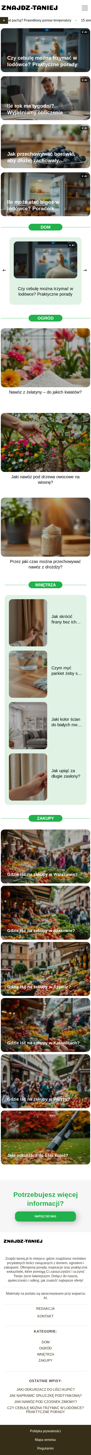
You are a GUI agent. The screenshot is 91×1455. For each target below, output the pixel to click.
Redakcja (45, 1308)
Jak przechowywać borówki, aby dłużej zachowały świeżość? (41, 157)
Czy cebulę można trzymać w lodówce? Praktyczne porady (42, 61)
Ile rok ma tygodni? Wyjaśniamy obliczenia (35, 109)
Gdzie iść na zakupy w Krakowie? (41, 930)
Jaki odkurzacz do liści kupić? (37, 1155)
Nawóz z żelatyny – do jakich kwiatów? (45, 392)
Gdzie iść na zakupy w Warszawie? (42, 874)
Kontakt (45, 1316)
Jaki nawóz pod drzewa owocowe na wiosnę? (45, 479)
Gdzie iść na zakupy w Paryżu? (38, 1099)
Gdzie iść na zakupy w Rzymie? (39, 987)
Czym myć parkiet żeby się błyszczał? (66, 671)
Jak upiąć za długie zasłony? (65, 773)
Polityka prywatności (45, 1431)
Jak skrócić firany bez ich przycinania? (63, 619)
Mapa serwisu (45, 1440)
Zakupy (45, 818)
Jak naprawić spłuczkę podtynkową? (45, 1395)
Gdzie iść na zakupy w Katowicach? (43, 1043)
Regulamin (45, 1448)
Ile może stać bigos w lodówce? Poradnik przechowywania (33, 205)
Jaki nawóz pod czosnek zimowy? (45, 1402)
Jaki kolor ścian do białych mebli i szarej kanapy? (66, 722)
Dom (46, 227)
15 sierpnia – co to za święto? (66, 20)
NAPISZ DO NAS (45, 1216)
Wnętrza (45, 585)
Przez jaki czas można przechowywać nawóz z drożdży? (45, 564)
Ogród (45, 318)
